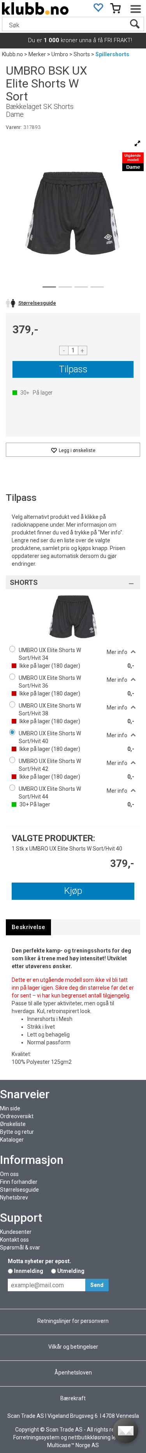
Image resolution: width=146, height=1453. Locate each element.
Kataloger (12, 1140)
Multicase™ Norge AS (73, 1445)
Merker (37, 54)
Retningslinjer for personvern (73, 1321)
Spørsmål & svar (20, 1247)
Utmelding (70, 1271)
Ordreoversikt (16, 1116)
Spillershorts (112, 54)
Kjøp (73, 890)
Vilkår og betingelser (73, 1347)
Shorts (82, 54)
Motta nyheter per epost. (39, 1261)
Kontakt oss (14, 1240)
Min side (10, 1108)
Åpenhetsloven (73, 1372)
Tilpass (73, 369)
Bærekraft (73, 1398)
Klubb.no (12, 54)
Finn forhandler (18, 1182)
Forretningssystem (36, 1437)
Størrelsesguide (19, 1190)
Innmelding (28, 1271)
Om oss (9, 1174)
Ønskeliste (13, 1124)
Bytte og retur (17, 1132)
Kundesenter (16, 1232)
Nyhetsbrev (14, 1197)
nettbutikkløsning (89, 1437)
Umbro (59, 54)
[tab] (28, 927)
